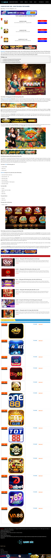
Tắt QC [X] (30, 553)
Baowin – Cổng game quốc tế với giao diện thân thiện (26, 310)
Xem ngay (41, 324)
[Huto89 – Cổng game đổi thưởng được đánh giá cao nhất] (8, 273)
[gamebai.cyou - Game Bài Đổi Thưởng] (4, 2)
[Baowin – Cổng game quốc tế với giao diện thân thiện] (8, 314)
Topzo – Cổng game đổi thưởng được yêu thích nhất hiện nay (28, 279)
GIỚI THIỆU (2, 550)
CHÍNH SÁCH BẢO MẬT (4, 551)
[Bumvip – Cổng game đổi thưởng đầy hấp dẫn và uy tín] (8, 293)
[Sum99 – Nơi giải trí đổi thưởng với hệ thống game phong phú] (8, 303)
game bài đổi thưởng (7, 98)
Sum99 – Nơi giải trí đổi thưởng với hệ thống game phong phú (28, 299)
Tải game (35, 324)
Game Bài (1, 549)
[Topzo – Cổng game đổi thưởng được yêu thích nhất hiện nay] (8, 283)
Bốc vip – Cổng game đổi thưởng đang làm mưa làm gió (27, 258)
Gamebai (2, 528)
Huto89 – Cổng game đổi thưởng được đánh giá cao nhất (27, 269)
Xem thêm (17, 273)
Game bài (2, 172)
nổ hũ (6, 164)
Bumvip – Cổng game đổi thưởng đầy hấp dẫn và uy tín (27, 289)
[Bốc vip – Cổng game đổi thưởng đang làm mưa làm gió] (8, 262)
